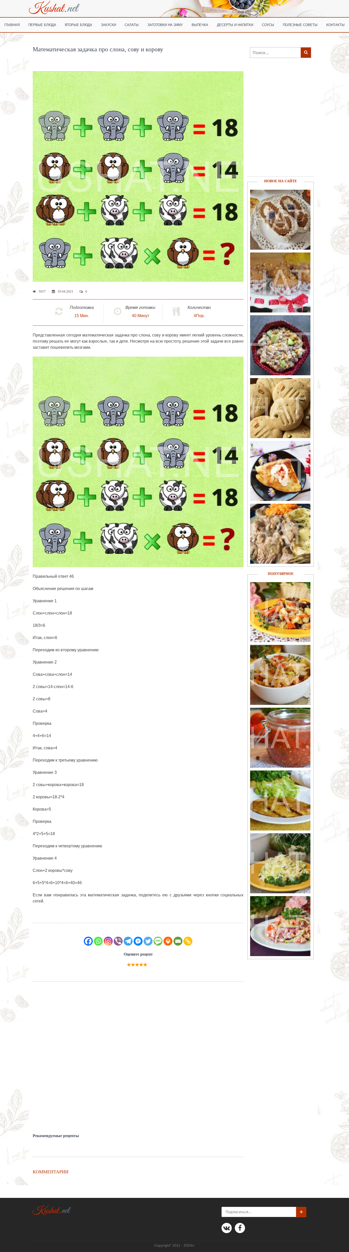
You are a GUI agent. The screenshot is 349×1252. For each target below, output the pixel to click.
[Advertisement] (138, 1057)
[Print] (168, 941)
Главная (12, 25)
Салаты (132, 25)
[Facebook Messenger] (138, 941)
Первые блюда (42, 25)
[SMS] (158, 941)
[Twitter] (148, 941)
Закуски (108, 25)
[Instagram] (108, 941)
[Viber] (118, 941)
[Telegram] (128, 941)
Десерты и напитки (235, 25)
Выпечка (200, 25)
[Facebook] (88, 941)
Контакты (335, 25)
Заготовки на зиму (165, 25)
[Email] (177, 941)
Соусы (268, 25)
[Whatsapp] (98, 941)
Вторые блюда (78, 25)
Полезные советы (300, 25)
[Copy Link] (187, 941)
